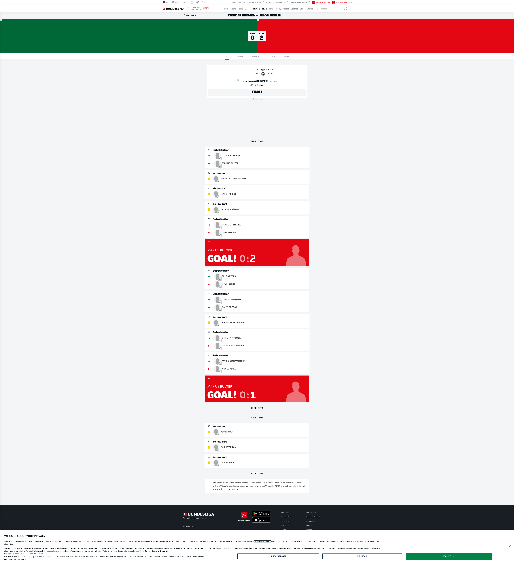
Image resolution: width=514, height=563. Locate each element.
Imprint (309, 525)
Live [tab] (227, 56)
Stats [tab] (272, 56)
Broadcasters (238, 2)
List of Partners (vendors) (15, 559)
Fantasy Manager (344, 2)
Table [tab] (286, 56)
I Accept (447, 556)
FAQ (316, 8)
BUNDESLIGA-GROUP (299, 2)
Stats (302, 8)
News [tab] (240, 56)
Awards (310, 8)
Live (271, 8)
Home (226, 8)
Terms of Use (285, 521)
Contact (283, 530)
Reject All (362, 556)
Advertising (285, 513)
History (278, 8)
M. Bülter (269, 70)
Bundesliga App (323, 2)
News (233, 8)
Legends (294, 8)
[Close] (510, 546)
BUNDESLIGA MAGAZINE (276, 2)
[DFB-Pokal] (192, 2)
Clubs (247, 8)
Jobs (282, 525)
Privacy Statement (313, 517)
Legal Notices (311, 513)
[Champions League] (197, 2)
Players (324, 8)
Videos (286, 8)
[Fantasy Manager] (333, 2)
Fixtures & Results (259, 8)
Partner (309, 530)
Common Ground (254, 2)
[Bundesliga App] (313, 2)
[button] (344, 8)
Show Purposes (278, 556)
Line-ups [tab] (256, 56)
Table (240, 8)
